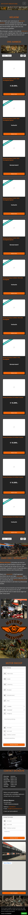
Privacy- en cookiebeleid (6, 913)
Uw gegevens (7, 725)
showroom (24, 31)
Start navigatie (14, 893)
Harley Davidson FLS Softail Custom (13, 397)
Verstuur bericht (14, 744)
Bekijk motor (14, 94)
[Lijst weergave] (24, 56)
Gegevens (6, 671)
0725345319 (12, 807)
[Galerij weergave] (21, 56)
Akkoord (24, 913)
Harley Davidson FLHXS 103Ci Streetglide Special (11, 79)
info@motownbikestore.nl (15, 808)
